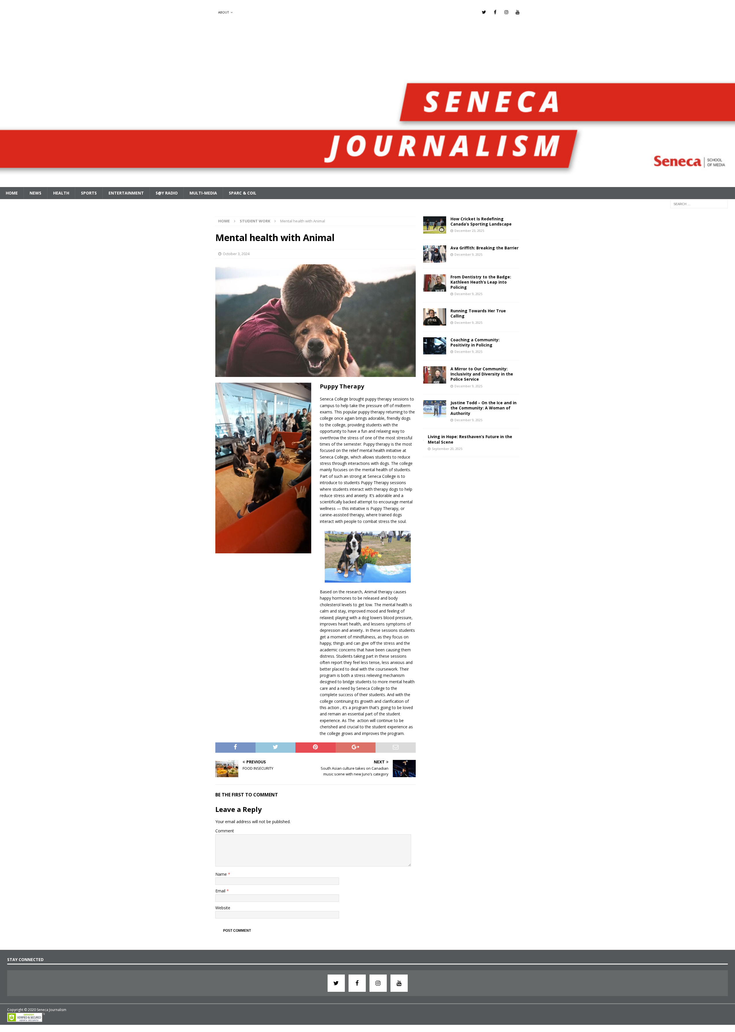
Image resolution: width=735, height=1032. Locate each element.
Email (221, 891)
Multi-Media (203, 193)
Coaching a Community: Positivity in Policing (475, 342)
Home (12, 193)
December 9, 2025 (468, 254)
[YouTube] (517, 12)
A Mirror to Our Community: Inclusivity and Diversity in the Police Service (481, 374)
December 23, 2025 (469, 230)
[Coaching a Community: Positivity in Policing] (434, 346)
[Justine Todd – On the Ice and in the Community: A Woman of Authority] (434, 408)
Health (61, 193)
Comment (224, 830)
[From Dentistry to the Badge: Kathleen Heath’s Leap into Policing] (434, 283)
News (35, 193)
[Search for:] (699, 203)
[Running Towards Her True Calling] (434, 317)
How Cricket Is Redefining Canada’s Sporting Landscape (481, 221)
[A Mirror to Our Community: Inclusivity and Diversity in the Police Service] (434, 375)
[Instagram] (506, 12)
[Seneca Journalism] (367, 183)
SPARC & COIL (242, 193)
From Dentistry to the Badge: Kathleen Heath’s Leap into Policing (480, 282)
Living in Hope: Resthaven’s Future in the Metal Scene (470, 439)
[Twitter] (484, 12)
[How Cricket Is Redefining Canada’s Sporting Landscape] (434, 225)
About (223, 12)
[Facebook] (495, 12)
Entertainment (126, 193)
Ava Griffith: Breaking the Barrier (484, 248)
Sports (89, 193)
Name (221, 874)
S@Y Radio (167, 193)
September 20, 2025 (447, 448)
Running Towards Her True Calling (478, 313)
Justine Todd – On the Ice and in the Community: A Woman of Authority (483, 408)
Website (222, 907)
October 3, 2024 (236, 253)
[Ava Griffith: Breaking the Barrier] (434, 254)
